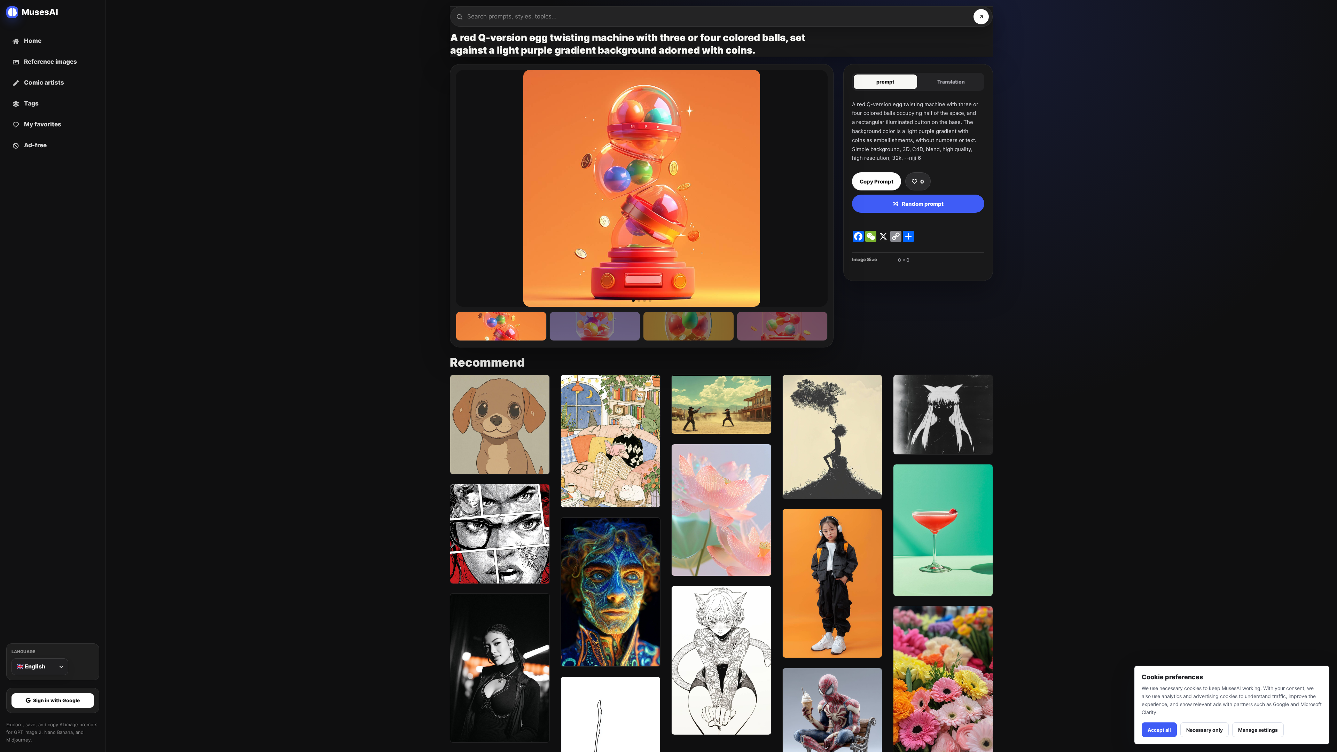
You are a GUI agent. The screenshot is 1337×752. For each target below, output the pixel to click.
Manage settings (1258, 730)
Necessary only (1204, 730)
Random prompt (923, 204)
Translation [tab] (951, 82)
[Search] (981, 16)
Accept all (1159, 730)
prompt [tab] (885, 82)
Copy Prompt (876, 181)
